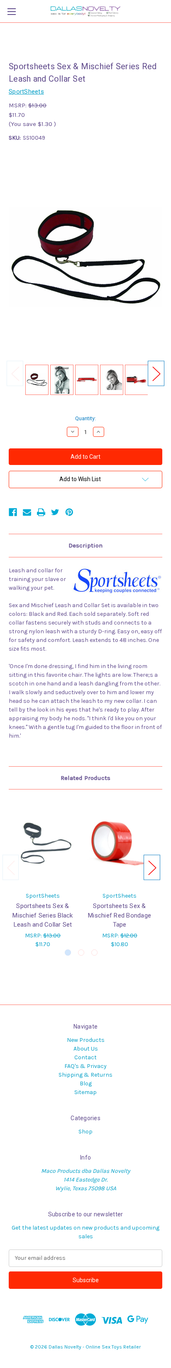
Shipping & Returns (85, 1074)
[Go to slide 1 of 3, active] (68, 952)
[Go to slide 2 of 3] (81, 952)
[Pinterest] (69, 512)
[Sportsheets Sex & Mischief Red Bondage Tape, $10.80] (119, 842)
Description (85, 545)
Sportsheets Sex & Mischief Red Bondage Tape (119, 915)
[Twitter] (55, 512)
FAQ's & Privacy (85, 1066)
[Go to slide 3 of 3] (94, 952)
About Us (85, 1048)
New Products (86, 1040)
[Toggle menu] (11, 11)
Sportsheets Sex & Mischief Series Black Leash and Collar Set (42, 915)
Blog (86, 1083)
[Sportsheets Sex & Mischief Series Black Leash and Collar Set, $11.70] (43, 842)
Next (156, 373)
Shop (85, 1131)
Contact (85, 1057)
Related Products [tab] (85, 778)
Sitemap (85, 1092)
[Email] (27, 512)
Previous (15, 373)
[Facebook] (13, 512)
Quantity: (85, 418)
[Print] (41, 512)
